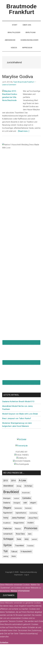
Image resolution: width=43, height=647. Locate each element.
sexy (26, 539)
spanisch (34, 539)
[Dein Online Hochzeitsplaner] (21, 446)
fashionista (28, 508)
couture (16, 498)
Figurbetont (7, 513)
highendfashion (21, 513)
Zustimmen (8, 595)
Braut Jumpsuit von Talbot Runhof (16, 418)
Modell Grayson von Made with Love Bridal (20, 414)
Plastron (18, 529)
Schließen (4, 642)
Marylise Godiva (17, 76)
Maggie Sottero (19, 523)
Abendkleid (8, 486)
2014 (13, 480)
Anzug (19, 486)
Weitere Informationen (20, 591)
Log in (26, 575)
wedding (5, 556)
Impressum (18, 575)
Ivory (5, 517)
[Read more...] (23, 131)
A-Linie (22, 480)
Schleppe (8, 538)
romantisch (7, 534)
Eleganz (7, 507)
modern (30, 523)
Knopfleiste (6, 523)
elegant (33, 503)
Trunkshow (30, 545)
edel (25, 503)
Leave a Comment (9, 85)
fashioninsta (18, 508)
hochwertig (33, 513)
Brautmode (26, 492)
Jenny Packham (18, 518)
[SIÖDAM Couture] (21, 439)
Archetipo (28, 486)
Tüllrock (14, 552)
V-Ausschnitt (26, 551)
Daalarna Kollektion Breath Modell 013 (18, 401)
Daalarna (6, 503)
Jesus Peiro (33, 518)
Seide (19, 539)
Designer (17, 503)
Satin (29, 534)
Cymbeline (26, 498)
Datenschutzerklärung (28, 572)
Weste (14, 556)
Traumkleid (19, 546)
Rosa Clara (20, 534)
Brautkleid (11, 492)
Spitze (7, 545)
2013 (5, 480)
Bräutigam (7, 498)
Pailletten (7, 528)
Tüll (5, 551)
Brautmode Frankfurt (21, 9)
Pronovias (30, 528)
